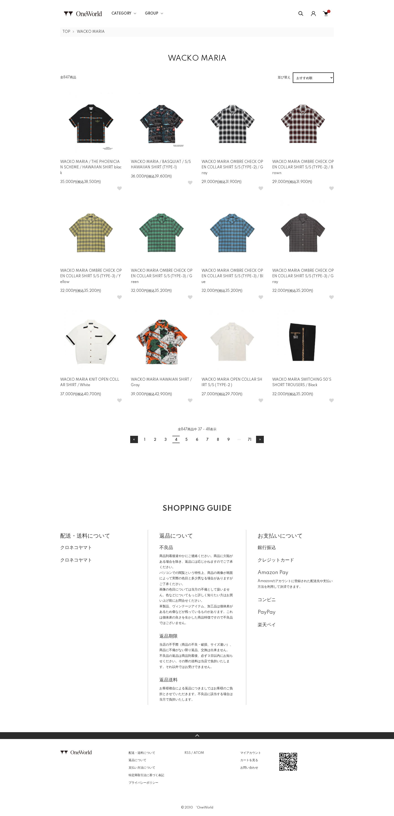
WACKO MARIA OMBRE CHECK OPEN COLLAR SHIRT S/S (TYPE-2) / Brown (303, 167)
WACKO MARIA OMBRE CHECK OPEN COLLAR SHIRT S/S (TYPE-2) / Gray (232, 167)
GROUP (151, 13)
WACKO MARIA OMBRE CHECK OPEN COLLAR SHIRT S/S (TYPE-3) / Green (161, 276)
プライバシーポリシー (143, 782)
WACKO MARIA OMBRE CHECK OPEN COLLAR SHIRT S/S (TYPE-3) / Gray (303, 276)
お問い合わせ (249, 767)
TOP (66, 32)
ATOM (199, 752)
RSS (187, 752)
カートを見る (249, 760)
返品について (137, 760)
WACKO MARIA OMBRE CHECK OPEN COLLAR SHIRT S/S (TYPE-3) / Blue (232, 276)
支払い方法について (142, 767)
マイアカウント (250, 752)
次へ (260, 439)
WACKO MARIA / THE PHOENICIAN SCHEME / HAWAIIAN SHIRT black (91, 167)
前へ (134, 439)
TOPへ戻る (197, 735)
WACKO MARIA (91, 32)
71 (249, 440)
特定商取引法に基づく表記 (146, 775)
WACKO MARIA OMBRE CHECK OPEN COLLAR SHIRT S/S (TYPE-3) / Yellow (91, 276)
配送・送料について (142, 752)
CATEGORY (121, 13)
